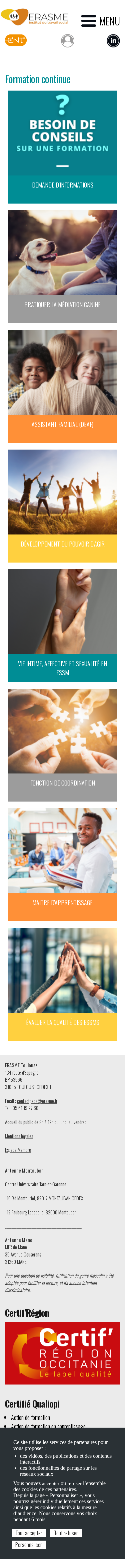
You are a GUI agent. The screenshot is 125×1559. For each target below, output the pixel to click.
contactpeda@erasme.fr (37, 1100)
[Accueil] (34, 17)
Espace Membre (18, 1149)
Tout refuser (66, 1533)
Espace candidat (67, 39)
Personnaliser (28, 1545)
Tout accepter (28, 1533)
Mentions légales (19, 1136)
